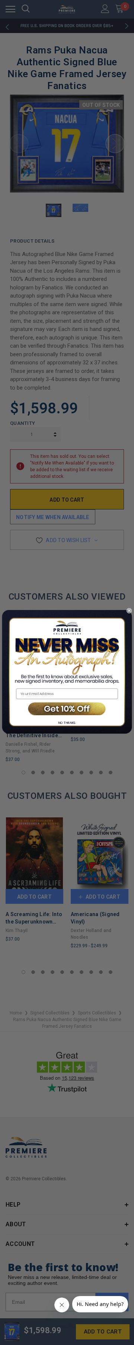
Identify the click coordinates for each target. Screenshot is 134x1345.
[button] (67, 709)
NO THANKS (67, 722)
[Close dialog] (129, 610)
